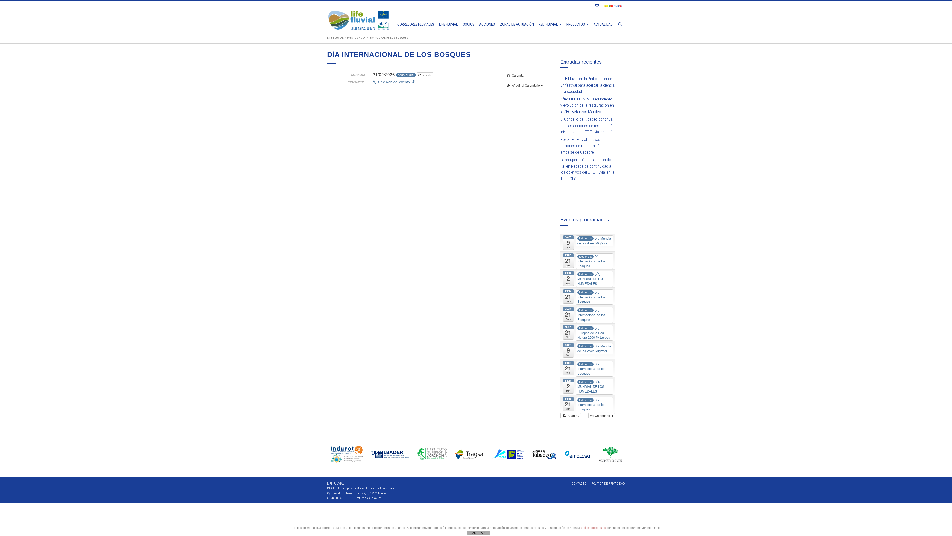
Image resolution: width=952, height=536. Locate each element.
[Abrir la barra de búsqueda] (620, 24)
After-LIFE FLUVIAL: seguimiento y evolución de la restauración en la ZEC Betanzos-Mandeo (587, 105)
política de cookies (593, 528)
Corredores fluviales (415, 24)
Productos (575, 24)
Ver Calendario (600, 415)
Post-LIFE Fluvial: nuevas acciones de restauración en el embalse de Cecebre (585, 146)
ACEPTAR (478, 532)
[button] (524, 85)
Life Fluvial (448, 24)
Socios (468, 24)
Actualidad (603, 24)
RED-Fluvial (548, 24)
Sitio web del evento (394, 81)
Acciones (487, 24)
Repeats (426, 75)
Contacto (578, 483)
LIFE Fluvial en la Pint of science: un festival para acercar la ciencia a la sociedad (587, 85)
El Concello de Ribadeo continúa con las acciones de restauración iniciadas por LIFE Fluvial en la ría (587, 125)
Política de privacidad (608, 483)
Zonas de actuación (517, 24)
